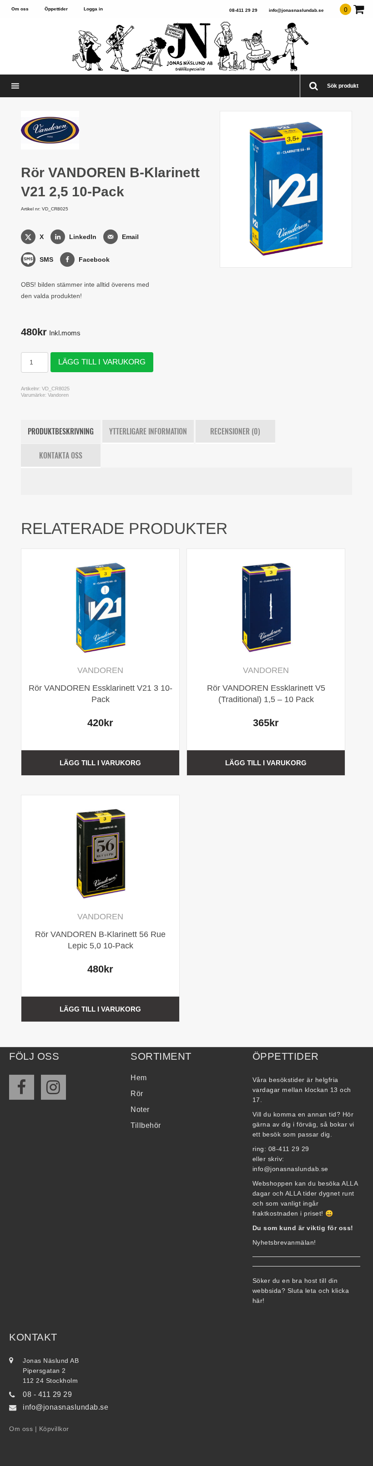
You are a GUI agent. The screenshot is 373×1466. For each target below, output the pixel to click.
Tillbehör (146, 1125)
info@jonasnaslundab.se (296, 10)
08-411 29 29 (243, 10)
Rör (137, 1093)
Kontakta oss (60, 455)
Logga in (93, 8)
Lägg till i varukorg (102, 362)
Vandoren (58, 395)
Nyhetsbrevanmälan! (284, 1242)
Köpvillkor (54, 1428)
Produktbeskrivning (61, 431)
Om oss (20, 8)
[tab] (61, 432)
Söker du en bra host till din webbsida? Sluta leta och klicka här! (300, 1290)
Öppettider (56, 8)
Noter (140, 1109)
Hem (139, 1078)
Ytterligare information (148, 431)
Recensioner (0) (235, 431)
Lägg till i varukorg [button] (100, 763)
